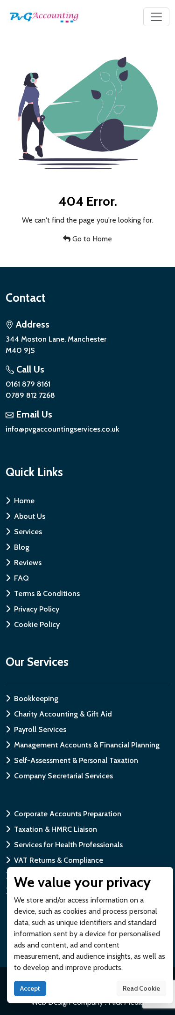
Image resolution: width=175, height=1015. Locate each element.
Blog (21, 547)
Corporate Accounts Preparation (67, 813)
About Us (29, 516)
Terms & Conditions (47, 593)
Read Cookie (141, 988)
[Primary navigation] (156, 16)
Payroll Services (40, 729)
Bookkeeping (36, 698)
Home (24, 500)
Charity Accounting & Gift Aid (63, 713)
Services (28, 531)
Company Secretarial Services (63, 775)
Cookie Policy (37, 624)
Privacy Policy (36, 609)
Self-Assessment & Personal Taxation (76, 760)
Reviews (28, 562)
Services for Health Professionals (68, 844)
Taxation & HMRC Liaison (55, 829)
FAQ (21, 578)
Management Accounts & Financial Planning (87, 744)
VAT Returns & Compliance (58, 860)
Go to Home (91, 238)
